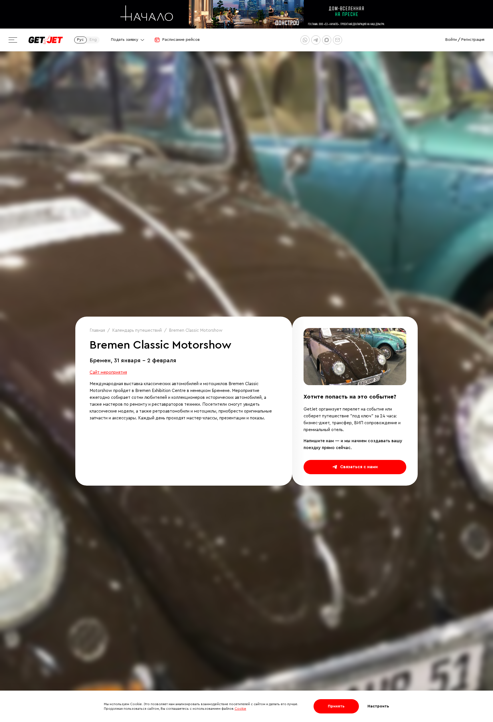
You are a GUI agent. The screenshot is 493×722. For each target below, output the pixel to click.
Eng (93, 40)
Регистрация (472, 40)
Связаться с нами (359, 467)
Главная (97, 330)
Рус (80, 40)
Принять (336, 706)
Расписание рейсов (181, 40)
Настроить (378, 706)
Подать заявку (124, 40)
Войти (451, 40)
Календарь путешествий (137, 330)
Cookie (240, 708)
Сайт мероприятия (108, 372)
